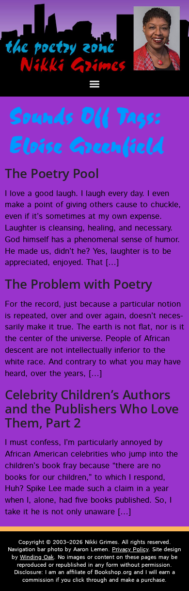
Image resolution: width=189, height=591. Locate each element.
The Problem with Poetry (78, 284)
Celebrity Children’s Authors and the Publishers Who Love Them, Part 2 (92, 408)
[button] (95, 84)
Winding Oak (37, 557)
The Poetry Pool (52, 173)
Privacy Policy (130, 549)
